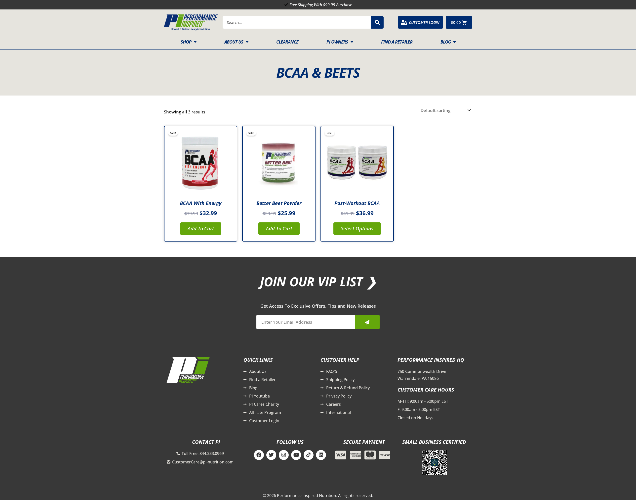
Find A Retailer (396, 42)
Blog (445, 42)
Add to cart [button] (201, 228)
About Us (233, 42)
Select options (357, 228)
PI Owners (337, 42)
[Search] (377, 22)
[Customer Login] (403, 22)
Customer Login (424, 22)
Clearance (287, 42)
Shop (186, 42)
